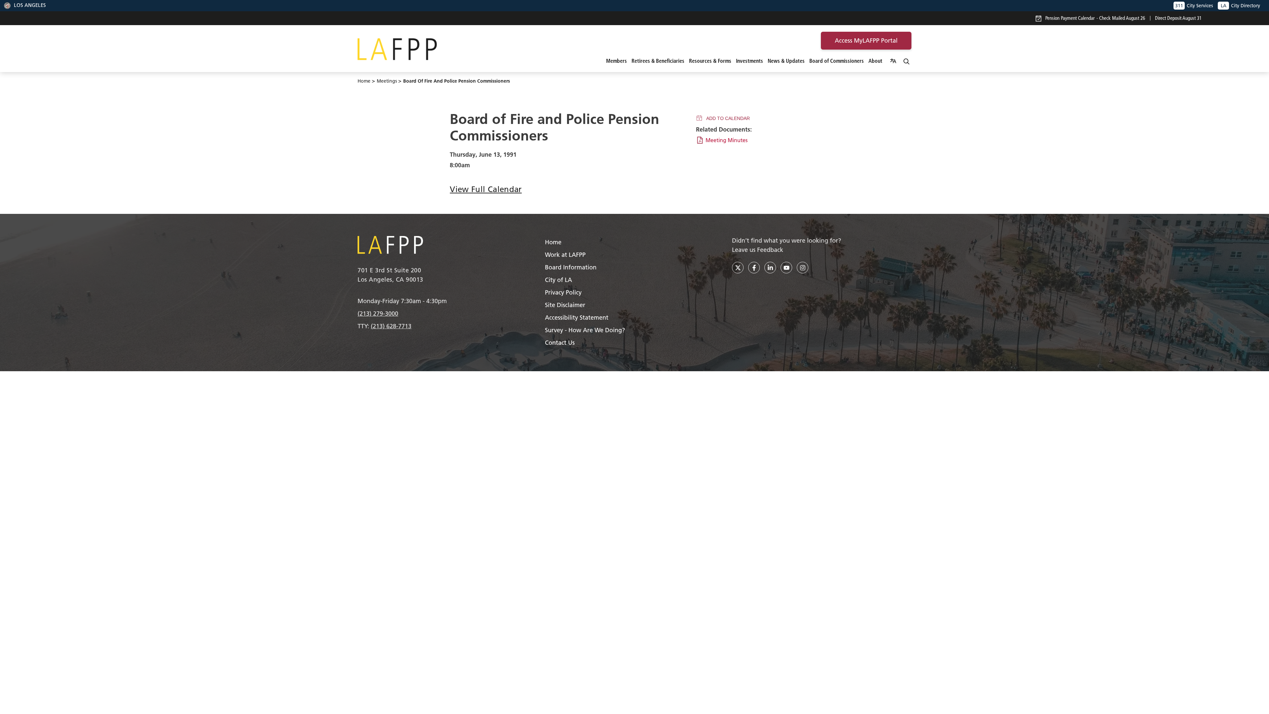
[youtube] (786, 267)
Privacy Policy (563, 292)
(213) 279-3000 (378, 313)
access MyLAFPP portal (866, 40)
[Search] (906, 61)
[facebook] (754, 267)
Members (616, 61)
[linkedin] (770, 267)
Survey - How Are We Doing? (585, 330)
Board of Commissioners (836, 61)
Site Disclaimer (565, 305)
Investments (749, 61)
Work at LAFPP (565, 254)
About (875, 61)
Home (364, 81)
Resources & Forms (710, 61)
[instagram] (802, 267)
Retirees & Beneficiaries (658, 61)
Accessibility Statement (576, 317)
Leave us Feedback (757, 250)
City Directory (1240, 6)
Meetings (387, 81)
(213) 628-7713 (391, 326)
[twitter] (738, 267)
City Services (1194, 6)
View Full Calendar (485, 189)
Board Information (570, 267)
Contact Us (560, 342)
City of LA (558, 280)
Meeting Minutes (727, 140)
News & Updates (786, 61)
